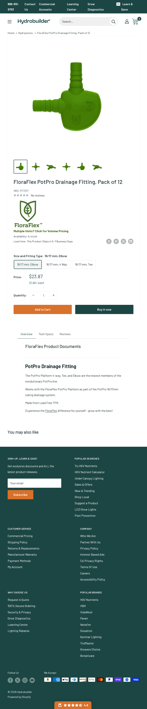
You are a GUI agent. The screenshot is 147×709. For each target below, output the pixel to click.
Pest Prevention (85, 515)
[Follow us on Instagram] (25, 680)
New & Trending (85, 491)
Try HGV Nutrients (86, 466)
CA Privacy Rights (91, 561)
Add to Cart (43, 309)
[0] (135, 21)
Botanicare (87, 655)
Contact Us (30, 6)
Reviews (65, 334)
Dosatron (86, 631)
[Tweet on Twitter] (123, 241)
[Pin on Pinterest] (116, 241)
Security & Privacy (19, 612)
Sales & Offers (83, 484)
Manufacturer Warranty (22, 554)
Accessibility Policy (92, 579)
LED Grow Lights (85, 509)
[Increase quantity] (54, 295)
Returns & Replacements (23, 548)
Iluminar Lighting (90, 637)
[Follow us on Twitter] (17, 680)
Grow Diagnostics (96, 6)
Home (11, 33)
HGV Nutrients (89, 599)
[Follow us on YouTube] (32, 680)
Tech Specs (46, 334)
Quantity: (20, 295)
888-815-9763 (13, 6)
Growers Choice (90, 649)
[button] (72, 705)
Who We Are (88, 536)
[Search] (113, 21)
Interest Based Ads (92, 554)
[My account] (127, 21)
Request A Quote (18, 599)
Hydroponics (25, 33)
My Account (15, 567)
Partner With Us (90, 542)
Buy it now (104, 309)
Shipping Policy (17, 542)
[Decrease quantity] (33, 295)
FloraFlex (51, 410)
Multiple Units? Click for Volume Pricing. (41, 231)
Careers (85, 573)
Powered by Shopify (19, 696)
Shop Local (82, 497)
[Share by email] (130, 241)
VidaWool (86, 612)
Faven (84, 618)
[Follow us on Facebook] (10, 680)
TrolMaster (87, 643)
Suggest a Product (86, 503)
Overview (27, 334)
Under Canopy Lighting (89, 478)
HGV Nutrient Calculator (90, 472)
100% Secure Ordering (21, 606)
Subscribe (20, 494)
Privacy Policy (89, 548)
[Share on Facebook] (109, 241)
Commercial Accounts (47, 6)
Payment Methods (19, 561)
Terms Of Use (88, 567)
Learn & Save (127, 6)
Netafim (85, 624)
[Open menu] (9, 21)
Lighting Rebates (18, 631)
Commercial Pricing (20, 536)
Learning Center (73, 6)
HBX (83, 606)
